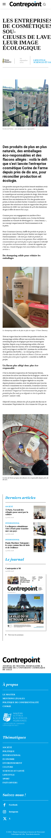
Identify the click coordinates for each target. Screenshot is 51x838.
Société (9, 506)
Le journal (14, 559)
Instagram (13, 812)
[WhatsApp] (31, 72)
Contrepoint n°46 (13, 568)
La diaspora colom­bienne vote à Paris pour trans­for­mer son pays (17, 528)
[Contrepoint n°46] (25, 602)
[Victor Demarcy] (3, 61)
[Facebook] (13, 72)
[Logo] (18, 719)
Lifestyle (39, 60)
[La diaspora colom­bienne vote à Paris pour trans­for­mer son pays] (40, 529)
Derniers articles (20, 498)
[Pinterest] (25, 72)
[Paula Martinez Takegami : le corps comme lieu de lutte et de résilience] (40, 545)
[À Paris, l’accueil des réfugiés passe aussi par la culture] (40, 512)
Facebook (13, 805)
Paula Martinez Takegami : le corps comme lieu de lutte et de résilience (17, 545)
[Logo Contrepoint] (26, 4)
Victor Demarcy (7, 61)
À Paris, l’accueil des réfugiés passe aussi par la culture (16, 512)
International (12, 523)
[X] (19, 72)
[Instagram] (4, 812)
